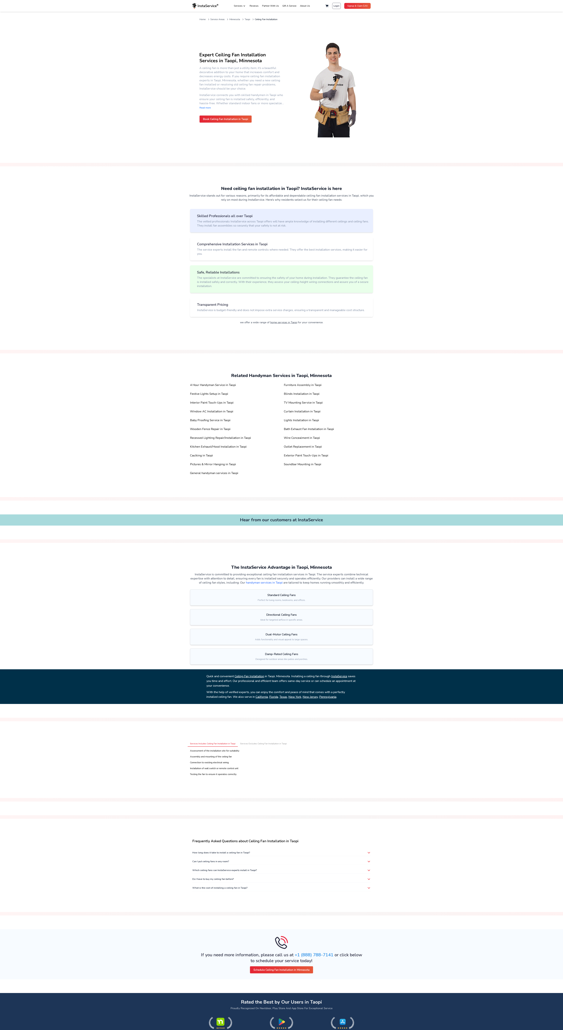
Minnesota (234, 19)
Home (202, 19)
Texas (283, 697)
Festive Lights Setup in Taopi (209, 394)
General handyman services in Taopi (214, 473)
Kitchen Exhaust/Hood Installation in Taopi (218, 447)
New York (294, 697)
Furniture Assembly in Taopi (303, 385)
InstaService (339, 676)
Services (238, 5)
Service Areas (217, 19)
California (262, 697)
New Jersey (310, 697)
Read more (205, 107)
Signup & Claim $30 (357, 5)
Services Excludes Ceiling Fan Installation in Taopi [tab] (263, 743)
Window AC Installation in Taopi (211, 411)
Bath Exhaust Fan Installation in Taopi (309, 429)
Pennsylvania (327, 697)
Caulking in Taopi (201, 455)
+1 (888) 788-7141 (314, 955)
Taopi (247, 19)
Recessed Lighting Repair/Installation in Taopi (220, 438)
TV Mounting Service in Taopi (303, 403)
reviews (254, 5)
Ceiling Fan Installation (249, 676)
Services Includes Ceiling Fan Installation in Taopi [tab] (212, 743)
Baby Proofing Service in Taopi (210, 420)
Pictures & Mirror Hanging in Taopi (213, 464)
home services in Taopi (283, 322)
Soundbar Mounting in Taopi (302, 464)
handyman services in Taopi (264, 583)
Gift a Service (289, 5)
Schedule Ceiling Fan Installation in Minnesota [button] (281, 970)
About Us (305, 5)
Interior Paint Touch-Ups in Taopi (212, 403)
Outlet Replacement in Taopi (303, 447)
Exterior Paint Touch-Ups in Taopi (306, 455)
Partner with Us (270, 5)
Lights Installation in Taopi (301, 420)
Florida (273, 697)
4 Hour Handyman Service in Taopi (213, 385)
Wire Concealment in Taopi (302, 438)
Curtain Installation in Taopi (302, 411)
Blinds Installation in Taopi (301, 394)
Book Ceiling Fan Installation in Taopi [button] (225, 119)
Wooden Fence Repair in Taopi (210, 429)
